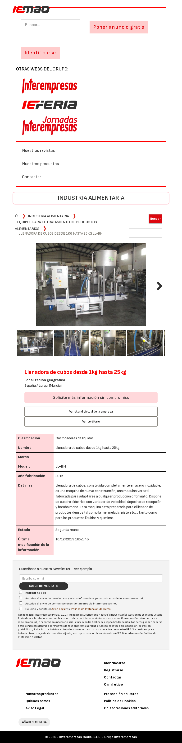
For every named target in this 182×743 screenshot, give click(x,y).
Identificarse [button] (40, 53)
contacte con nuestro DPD (115, 629)
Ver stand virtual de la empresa (91, 411)
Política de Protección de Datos (91, 609)
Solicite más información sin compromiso (91, 397)
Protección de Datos (121, 694)
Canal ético (113, 684)
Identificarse (114, 663)
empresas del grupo (37, 625)
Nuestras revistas (38, 150)
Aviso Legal (58, 609)
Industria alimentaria (91, 198)
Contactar (31, 176)
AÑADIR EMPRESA (34, 722)
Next (158, 285)
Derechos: (92, 625)
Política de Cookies (120, 701)
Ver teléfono (91, 421)
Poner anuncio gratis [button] (118, 27)
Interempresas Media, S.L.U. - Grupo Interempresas (98, 737)
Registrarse (113, 670)
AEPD (118, 633)
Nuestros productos (40, 163)
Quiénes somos (38, 701)
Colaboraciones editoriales (126, 708)
